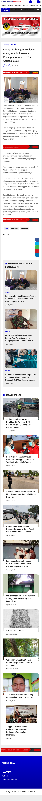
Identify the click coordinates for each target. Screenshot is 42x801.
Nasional (18, 5)
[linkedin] (37, 255)
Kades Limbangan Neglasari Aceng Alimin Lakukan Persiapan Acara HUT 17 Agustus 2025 (20, 298)
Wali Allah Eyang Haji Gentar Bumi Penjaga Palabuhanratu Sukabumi (19, 662)
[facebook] (37, 240)
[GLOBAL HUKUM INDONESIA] (11, 2)
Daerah (10, 5)
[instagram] (14, 767)
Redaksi (5, 776)
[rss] (23, 767)
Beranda (6, 45)
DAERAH (14, 45)
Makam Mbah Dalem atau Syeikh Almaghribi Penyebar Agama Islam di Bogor (20, 598)
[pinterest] (37, 251)
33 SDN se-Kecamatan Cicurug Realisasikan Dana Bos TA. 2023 (20, 695)
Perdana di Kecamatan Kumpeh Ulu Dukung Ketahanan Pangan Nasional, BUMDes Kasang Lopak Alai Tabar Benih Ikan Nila (20, 377)
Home (4, 5)
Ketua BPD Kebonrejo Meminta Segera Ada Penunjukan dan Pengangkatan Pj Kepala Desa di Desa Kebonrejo (19, 338)
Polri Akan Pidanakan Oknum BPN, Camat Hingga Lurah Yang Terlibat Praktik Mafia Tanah (20, 459)
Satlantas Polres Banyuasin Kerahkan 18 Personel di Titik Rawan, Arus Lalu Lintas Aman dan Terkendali (19, 423)
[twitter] (37, 243)
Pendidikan (34, 5)
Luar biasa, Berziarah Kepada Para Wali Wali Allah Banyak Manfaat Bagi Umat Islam (18, 564)
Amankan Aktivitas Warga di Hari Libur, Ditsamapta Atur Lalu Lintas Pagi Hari (21, 494)
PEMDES (15, 228)
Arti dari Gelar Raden (15, 630)
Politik (25, 5)
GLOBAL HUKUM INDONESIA (27, 792)
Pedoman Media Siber (10, 779)
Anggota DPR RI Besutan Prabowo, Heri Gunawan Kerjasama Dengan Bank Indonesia (16, 731)
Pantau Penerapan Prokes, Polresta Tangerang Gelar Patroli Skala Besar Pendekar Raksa (20, 529)
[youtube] (17, 767)
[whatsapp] (37, 247)
